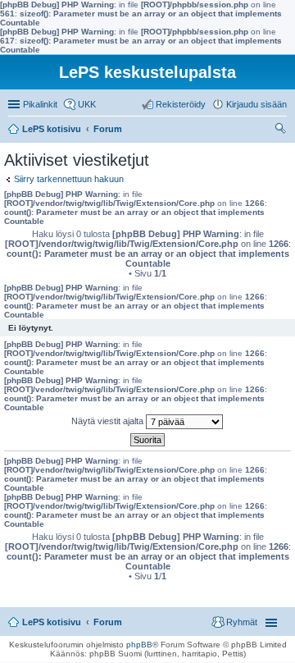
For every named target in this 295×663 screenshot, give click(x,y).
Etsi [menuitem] (282, 130)
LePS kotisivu (51, 622)
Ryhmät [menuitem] (241, 622)
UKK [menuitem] (87, 104)
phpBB (139, 644)
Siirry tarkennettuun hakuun (69, 179)
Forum (107, 622)
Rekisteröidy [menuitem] (181, 104)
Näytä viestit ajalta (108, 421)
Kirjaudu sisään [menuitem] (256, 104)
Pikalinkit (40, 104)
